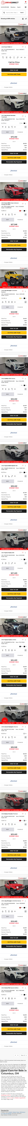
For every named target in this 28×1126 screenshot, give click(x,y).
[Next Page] (18, 1055)
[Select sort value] (25, 18)
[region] (14, 147)
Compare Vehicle (8, 87)
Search (22, 12)
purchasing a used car (6, 1095)
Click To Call (14, 70)
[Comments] (26, 127)
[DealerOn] (5, 1110)
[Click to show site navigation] (25, 7)
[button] (5, 7)
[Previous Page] (15, 1055)
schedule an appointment (19, 1097)
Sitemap (14, 1112)
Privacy (18, 1112)
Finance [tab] (20, 132)
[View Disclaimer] (25, 57)
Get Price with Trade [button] (14, 74)
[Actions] (25, 47)
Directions (13, 7)
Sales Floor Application (7, 1113)
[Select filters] (23, 19)
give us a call (10, 1097)
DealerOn (10, 1112)
